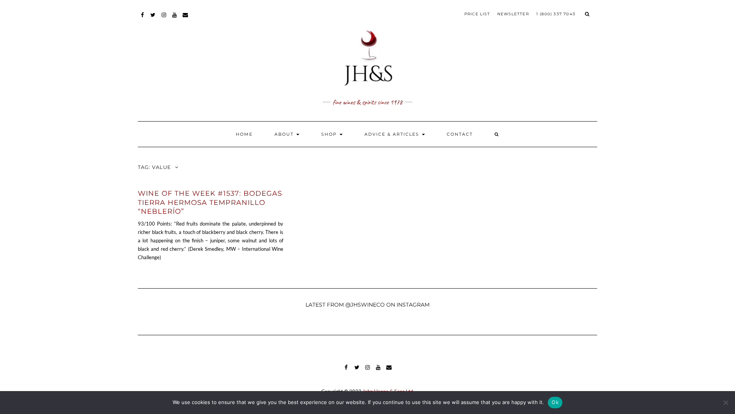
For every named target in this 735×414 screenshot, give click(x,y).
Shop (330, 134)
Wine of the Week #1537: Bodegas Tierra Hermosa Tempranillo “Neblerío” (210, 202)
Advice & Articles (392, 134)
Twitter (153, 18)
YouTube (175, 18)
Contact (460, 134)
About (285, 134)
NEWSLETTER (513, 13)
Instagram (164, 18)
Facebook (142, 18)
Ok (555, 402)
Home (244, 134)
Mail (185, 18)
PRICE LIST (477, 13)
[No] (725, 402)
